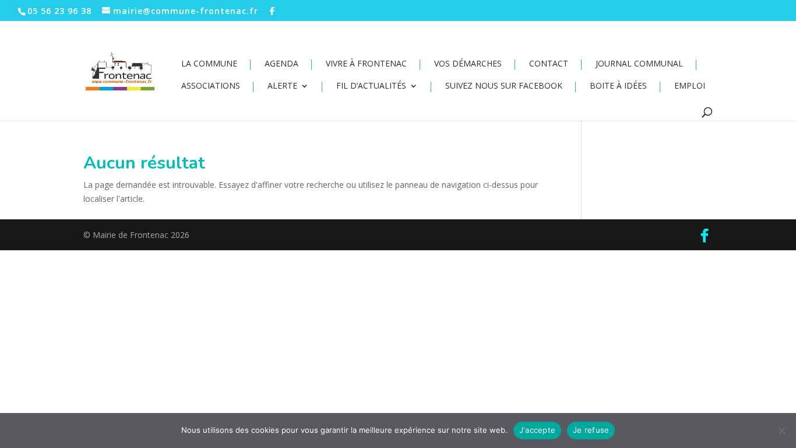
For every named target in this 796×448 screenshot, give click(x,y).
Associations (210, 86)
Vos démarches (468, 64)
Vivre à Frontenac (366, 64)
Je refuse (591, 430)
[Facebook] (272, 11)
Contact (548, 64)
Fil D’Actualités (371, 86)
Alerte (282, 86)
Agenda (281, 64)
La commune (209, 64)
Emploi (689, 86)
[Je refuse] (781, 430)
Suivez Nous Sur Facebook (503, 86)
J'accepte (537, 430)
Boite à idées (618, 86)
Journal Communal (639, 64)
